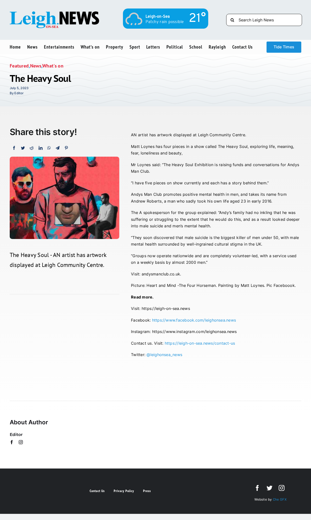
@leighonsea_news (164, 354)
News (35, 66)
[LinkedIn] (40, 148)
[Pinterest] (66, 148)
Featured (19, 66)
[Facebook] (14, 148)
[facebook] (12, 442)
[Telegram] (57, 148)
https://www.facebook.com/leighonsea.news (194, 320)
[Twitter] (22, 148)
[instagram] (21, 442)
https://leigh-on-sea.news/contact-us (200, 343)
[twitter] (269, 488)
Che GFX (279, 499)
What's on (52, 66)
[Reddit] (31, 148)
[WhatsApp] (49, 148)
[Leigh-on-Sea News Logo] (54, 13)
